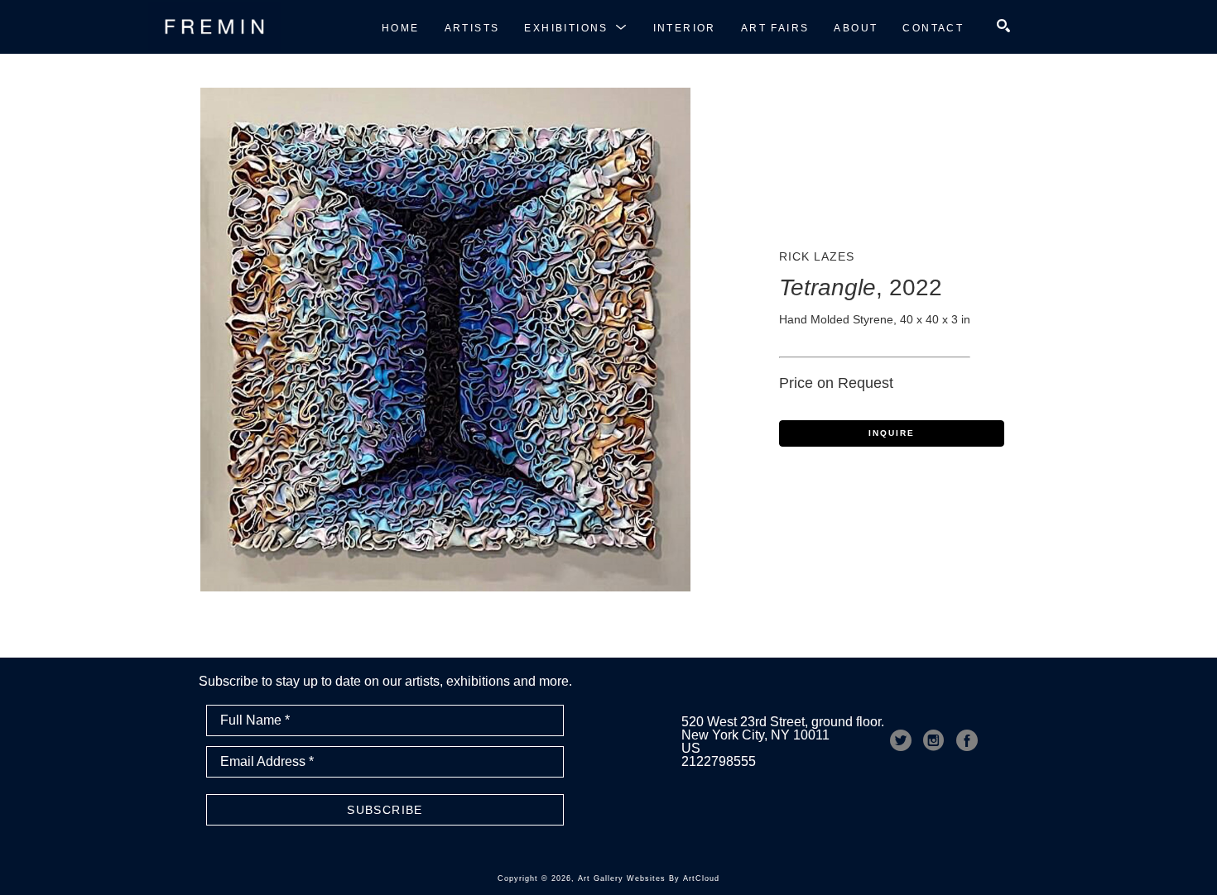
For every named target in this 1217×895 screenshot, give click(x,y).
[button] (576, 27)
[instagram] (934, 740)
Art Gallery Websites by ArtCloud (648, 878)
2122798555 (718, 761)
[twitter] (901, 740)
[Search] (1003, 25)
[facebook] (967, 740)
